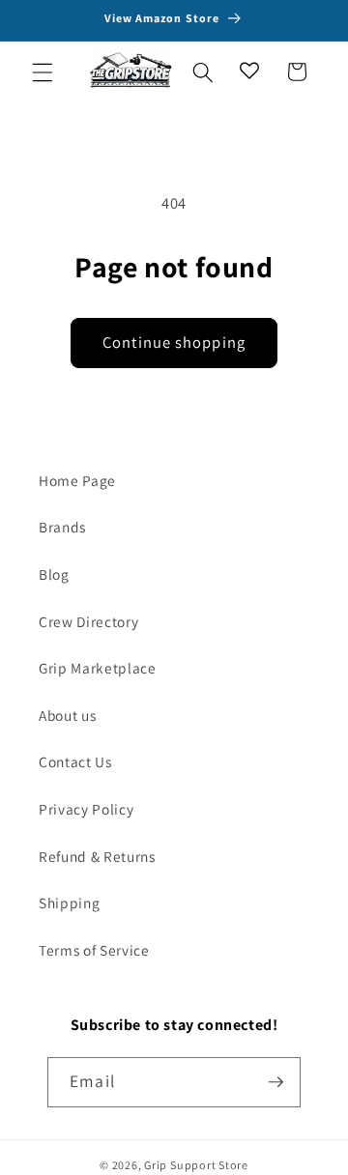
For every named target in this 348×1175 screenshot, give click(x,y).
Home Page (77, 480)
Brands (62, 526)
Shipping (69, 902)
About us (67, 715)
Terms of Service (94, 950)
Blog (54, 574)
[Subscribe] (275, 1082)
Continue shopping (174, 342)
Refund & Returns (97, 856)
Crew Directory (88, 621)
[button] (42, 71)
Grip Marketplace (98, 667)
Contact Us (75, 761)
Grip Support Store (196, 1165)
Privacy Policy (86, 808)
